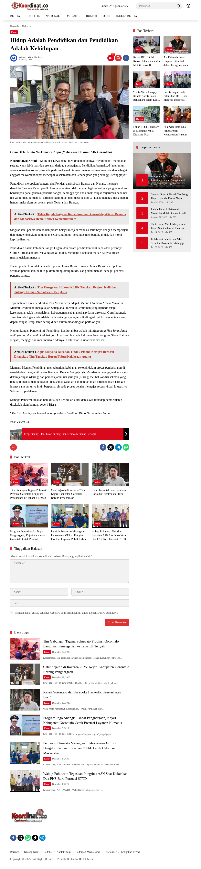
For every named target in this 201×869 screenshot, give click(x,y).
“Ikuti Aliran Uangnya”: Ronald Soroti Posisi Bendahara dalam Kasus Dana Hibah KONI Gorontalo (146, 96)
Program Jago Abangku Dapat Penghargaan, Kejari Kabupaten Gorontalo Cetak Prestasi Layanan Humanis (27, 535)
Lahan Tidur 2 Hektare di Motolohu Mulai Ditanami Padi (146, 130)
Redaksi (48, 852)
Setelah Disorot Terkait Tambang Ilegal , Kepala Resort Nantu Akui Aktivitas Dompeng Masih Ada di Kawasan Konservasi (169, 196)
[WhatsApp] (126, 447)
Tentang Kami (31, 852)
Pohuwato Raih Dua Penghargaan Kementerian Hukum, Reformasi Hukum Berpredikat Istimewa (175, 131)
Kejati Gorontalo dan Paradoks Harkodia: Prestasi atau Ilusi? (109, 492)
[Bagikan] (126, 58)
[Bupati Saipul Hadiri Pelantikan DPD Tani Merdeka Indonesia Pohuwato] (177, 79)
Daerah (139, 119)
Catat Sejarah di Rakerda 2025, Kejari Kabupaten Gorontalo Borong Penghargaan (68, 494)
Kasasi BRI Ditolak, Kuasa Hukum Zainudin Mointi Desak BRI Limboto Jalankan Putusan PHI (146, 61)
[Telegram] (118, 447)
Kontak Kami (64, 852)
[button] (178, 6)
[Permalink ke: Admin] (14, 58)
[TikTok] (35, 838)
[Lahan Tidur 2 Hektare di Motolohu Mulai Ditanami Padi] (147, 114)
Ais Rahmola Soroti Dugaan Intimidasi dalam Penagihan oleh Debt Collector (176, 61)
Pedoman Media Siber (88, 852)
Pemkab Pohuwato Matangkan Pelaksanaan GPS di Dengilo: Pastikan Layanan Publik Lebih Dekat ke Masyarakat (68, 535)
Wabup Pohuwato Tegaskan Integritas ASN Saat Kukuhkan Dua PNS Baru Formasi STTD (109, 535)
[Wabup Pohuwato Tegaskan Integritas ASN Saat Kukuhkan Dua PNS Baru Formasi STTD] (110, 516)
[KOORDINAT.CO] (29, 5)
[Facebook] (103, 447)
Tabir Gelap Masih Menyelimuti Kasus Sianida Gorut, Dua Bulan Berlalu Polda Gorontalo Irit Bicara (169, 226)
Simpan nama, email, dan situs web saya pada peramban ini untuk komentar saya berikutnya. (66, 612)
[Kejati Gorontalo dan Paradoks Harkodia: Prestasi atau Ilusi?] (110, 474)
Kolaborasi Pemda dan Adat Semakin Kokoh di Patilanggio (168, 241)
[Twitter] (110, 447)
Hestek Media (86, 859)
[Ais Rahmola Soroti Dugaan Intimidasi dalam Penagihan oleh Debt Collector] (177, 44)
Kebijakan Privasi (131, 852)
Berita (139, 49)
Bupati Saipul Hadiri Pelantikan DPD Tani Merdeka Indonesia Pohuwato (175, 96)
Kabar (14, 32)
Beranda (14, 852)
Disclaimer (111, 852)
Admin (22, 57)
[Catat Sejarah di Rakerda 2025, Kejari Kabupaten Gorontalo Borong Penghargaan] (70, 474)
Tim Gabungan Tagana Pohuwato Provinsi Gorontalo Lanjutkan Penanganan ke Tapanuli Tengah (28, 494)
